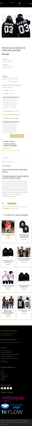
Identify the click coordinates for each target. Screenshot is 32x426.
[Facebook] (2, 388)
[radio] (4, 61)
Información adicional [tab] (7, 161)
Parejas (10, 148)
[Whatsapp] (11, 388)
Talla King (5, 59)
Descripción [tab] (5, 157)
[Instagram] (5, 388)
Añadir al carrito (17, 136)
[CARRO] (19, 3)
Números (5, 76)
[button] (30, 3)
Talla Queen (6, 64)
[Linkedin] (8, 388)
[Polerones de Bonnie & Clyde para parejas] (16, 26)
